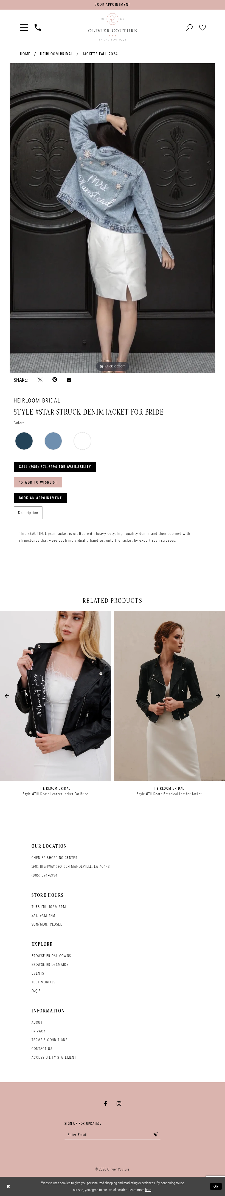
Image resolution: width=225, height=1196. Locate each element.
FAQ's (36, 991)
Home (25, 54)
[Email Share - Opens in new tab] (69, 380)
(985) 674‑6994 (45, 875)
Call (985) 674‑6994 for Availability (55, 467)
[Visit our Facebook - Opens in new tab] (105, 1103)
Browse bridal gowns (51, 956)
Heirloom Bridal (56, 54)
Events (38, 973)
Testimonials (44, 982)
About (37, 1022)
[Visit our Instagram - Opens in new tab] (119, 1103)
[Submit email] (155, 1134)
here (148, 1189)
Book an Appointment (40, 498)
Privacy (39, 1031)
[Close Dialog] (8, 1186)
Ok (216, 1186)
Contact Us (42, 1048)
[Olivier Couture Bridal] (112, 27)
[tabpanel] (112, 218)
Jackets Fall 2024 (100, 54)
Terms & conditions (50, 1040)
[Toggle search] (189, 27)
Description (28, 512)
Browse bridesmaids (50, 964)
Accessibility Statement (54, 1057)
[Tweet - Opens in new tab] (40, 379)
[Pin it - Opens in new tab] (54, 379)
